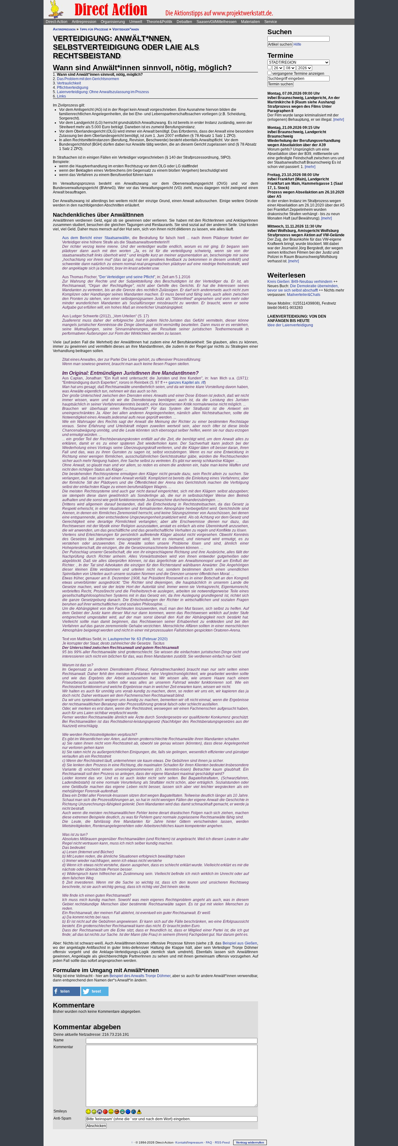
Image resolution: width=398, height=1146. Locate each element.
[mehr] (338, 119)
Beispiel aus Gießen (240, 943)
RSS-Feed (222, 1142)
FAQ (209, 1142)
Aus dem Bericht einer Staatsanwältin (95, 238)
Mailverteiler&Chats (303, 294)
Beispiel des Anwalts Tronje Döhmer (139, 976)
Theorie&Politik (159, 22)
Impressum (195, 1142)
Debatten (184, 22)
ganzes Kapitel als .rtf (187, 382)
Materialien (250, 22)
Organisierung (113, 22)
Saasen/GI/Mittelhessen (217, 22)
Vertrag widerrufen (250, 1142)
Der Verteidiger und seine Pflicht (127, 277)
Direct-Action (56, 22)
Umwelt (135, 22)
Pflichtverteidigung (72, 87)
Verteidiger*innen (125, 29)
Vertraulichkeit (69, 83)
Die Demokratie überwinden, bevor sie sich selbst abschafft (303, 288)
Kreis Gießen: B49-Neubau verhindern (299, 281)
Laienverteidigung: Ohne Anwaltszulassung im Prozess (103, 92)
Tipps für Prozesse (94, 29)
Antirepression (84, 22)
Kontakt (181, 1142)
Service (270, 22)
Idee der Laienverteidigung (290, 325)
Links (61, 96)
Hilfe (297, 44)
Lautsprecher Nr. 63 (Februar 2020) (138, 639)
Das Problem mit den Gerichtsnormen (88, 79)
